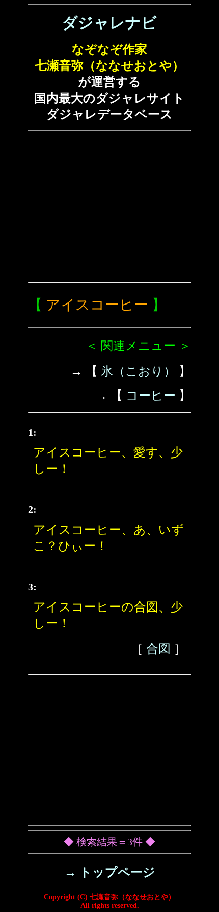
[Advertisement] (109, 206)
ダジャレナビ (109, 22)
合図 (158, 648)
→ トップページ (109, 872)
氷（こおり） (138, 371)
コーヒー (151, 395)
